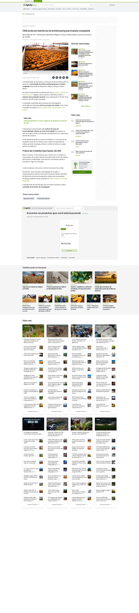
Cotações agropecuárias (39, 9)
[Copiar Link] (67, 77)
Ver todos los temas (32, 411)
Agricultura (51, 9)
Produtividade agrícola (43, 198)
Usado (62, 231)
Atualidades (83, 9)
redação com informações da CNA (31, 39)
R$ (62, 244)
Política (69, 9)
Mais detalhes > (86, 106)
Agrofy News (26, 25)
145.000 (67, 244)
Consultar (69, 250)
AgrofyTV (90, 9)
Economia (76, 9)
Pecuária (58, 9)
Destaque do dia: (30, 14)
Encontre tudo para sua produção (42, 208)
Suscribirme (82, 172)
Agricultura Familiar (29, 198)
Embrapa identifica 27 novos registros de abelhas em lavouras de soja (45, 122)
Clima (64, 9)
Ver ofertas (85, 213)
